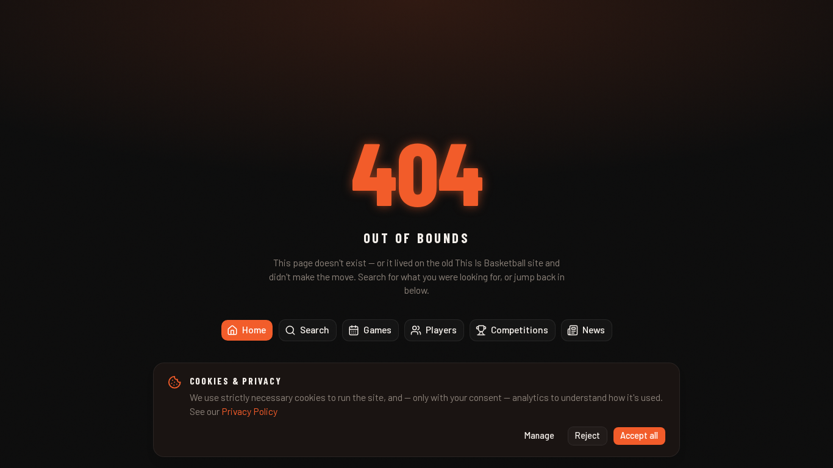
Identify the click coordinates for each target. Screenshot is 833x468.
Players (441, 329)
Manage (539, 435)
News (593, 329)
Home (254, 329)
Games (377, 329)
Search (314, 329)
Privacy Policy (249, 411)
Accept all (639, 435)
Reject (587, 435)
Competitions (519, 329)
